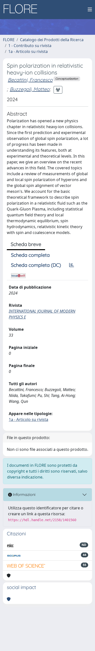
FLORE (9, 39)
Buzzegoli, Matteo (29, 89)
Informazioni (23, 494)
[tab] (71, 265)
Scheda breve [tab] (26, 244)
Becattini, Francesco (30, 80)
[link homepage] (22, 9)
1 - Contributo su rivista (29, 45)
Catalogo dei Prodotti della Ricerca (52, 39)
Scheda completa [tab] (30, 255)
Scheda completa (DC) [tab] (36, 265)
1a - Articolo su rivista (28, 51)
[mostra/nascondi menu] (90, 9)
